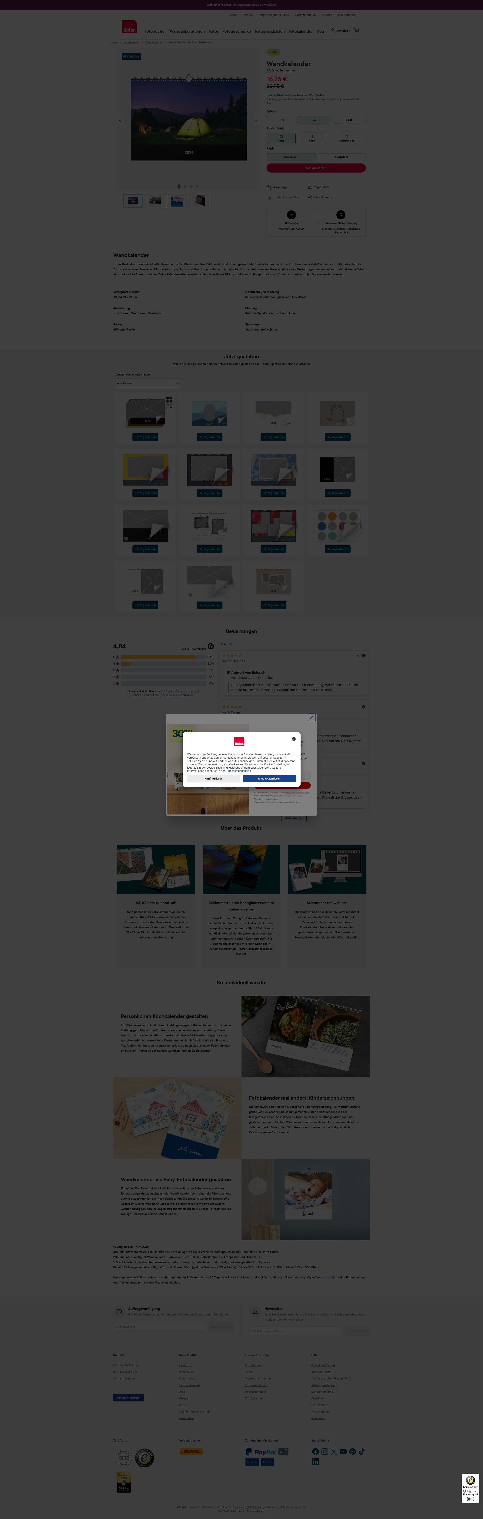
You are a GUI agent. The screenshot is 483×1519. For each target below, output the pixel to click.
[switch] (470, 1499)
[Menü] (477, 1476)
